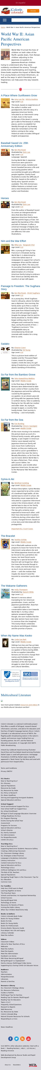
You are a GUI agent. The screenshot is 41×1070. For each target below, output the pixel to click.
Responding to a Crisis (9, 1019)
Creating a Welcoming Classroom (13, 851)
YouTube (28, 1038)
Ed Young (26, 350)
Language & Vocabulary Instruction (14, 858)
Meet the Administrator (9, 953)
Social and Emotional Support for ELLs (15, 806)
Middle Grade (25, 381)
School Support (7, 804)
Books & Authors (8, 914)
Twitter (16, 1038)
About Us (8, 1065)
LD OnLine (31, 1048)
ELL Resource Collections (10, 990)
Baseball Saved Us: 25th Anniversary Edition (14, 144)
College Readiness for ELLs (11, 816)
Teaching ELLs (7, 844)
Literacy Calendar (7, 933)
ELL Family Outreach (8, 832)
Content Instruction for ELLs (11, 863)
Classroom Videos (7, 942)
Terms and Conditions (9, 768)
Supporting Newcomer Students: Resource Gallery (19, 848)
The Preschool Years (8, 893)
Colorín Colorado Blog (9, 1014)
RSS (22, 1038)
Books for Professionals (9, 926)
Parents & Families (8, 981)
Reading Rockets (13, 1048)
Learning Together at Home (11, 891)
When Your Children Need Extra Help (14, 910)
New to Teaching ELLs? (9, 781)
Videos (3, 939)
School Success (6, 898)
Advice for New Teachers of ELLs (13, 944)
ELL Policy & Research (9, 793)
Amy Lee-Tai (19, 99)
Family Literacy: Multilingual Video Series (16, 963)
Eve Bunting (19, 424)
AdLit (23, 1048)
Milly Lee (18, 245)
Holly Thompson (21, 590)
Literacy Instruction (8, 860)
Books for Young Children (10, 918)
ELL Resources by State (9, 790)
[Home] (12, 11)
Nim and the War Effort (13, 241)
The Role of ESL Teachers (10, 872)
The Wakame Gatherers (14, 585)
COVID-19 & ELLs (7, 840)
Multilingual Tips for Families (11, 995)
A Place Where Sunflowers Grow (19, 95)
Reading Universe (7, 1051)
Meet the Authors (7, 935)
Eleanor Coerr (20, 348)
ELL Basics (5, 778)
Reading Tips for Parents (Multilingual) (15, 997)
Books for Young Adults (9, 923)
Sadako (5, 343)
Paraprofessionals (7, 977)
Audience (5, 969)
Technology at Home (8, 902)
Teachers (4, 972)
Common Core (6, 882)
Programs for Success (9, 825)
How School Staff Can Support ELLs (14, 809)
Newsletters (17, 1065)
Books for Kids (6, 921)
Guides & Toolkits (7, 993)
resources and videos (28, 705)
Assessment (5, 823)
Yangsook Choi (29, 245)
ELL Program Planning (9, 818)
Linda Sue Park (20, 639)
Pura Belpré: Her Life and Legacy (13, 930)
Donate (33, 11)
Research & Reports (8, 1007)
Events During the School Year (12, 821)
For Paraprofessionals (9, 837)
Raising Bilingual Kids (9, 900)
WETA (33, 1065)
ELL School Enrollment (9, 811)
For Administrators (8, 835)
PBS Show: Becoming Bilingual (12, 958)
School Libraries (7, 830)
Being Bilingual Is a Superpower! (13, 961)
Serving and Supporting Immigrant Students (17, 797)
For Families (6, 886)
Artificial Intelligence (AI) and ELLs (13, 870)
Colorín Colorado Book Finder (11, 916)
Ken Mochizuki (20, 150)
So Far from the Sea (12, 419)
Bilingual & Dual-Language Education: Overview (18, 813)
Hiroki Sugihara (33, 293)
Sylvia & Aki (7, 479)
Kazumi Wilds (28, 592)
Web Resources (6, 1009)
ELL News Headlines (8, 795)
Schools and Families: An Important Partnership (18, 895)
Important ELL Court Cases (22, 529)
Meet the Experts (7, 951)
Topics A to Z (5, 1002)
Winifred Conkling (21, 483)
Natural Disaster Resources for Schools (15, 1016)
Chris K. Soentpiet (30, 426)
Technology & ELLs (8, 867)
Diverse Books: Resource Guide (12, 928)
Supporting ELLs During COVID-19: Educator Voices (19, 965)
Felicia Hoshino (32, 99)
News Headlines (7, 1027)
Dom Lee (26, 152)
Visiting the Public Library (10, 907)
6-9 (21, 102)
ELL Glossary (5, 783)
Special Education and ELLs (11, 800)
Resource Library (8, 985)
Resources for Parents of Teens (12, 905)
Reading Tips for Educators (11, 1000)
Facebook (10, 1038)
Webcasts (4, 946)
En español (20, 3)
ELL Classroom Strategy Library (12, 853)
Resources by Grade (8, 788)
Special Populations (8, 786)
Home (3, 27)
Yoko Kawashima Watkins (24, 378)
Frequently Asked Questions (11, 1004)
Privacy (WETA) (6, 771)
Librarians (4, 979)
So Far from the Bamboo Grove (18, 374)
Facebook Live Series (8, 956)
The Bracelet (8, 535)
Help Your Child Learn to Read (12, 888)
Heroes (5, 198)
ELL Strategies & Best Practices (12, 856)
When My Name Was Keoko (16, 635)
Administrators (6, 974)
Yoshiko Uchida (20, 540)
